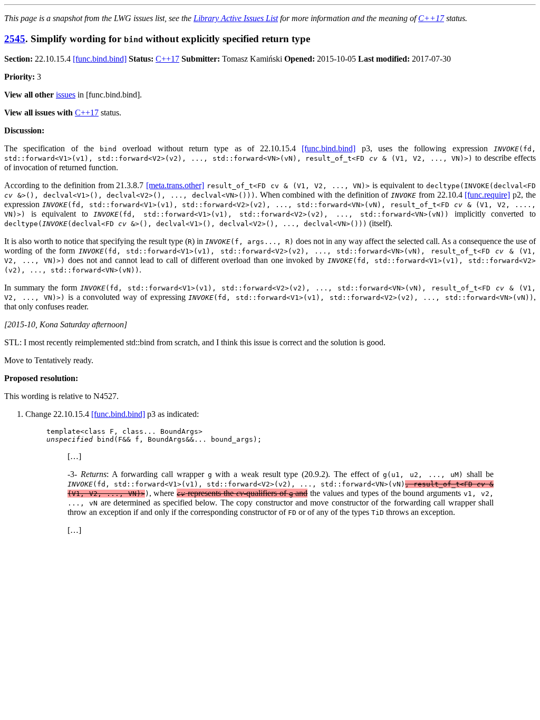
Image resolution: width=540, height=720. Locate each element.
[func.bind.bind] (100, 58)
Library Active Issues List (236, 18)
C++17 (431, 18)
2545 (14, 38)
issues (65, 94)
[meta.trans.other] (175, 185)
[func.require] (487, 194)
